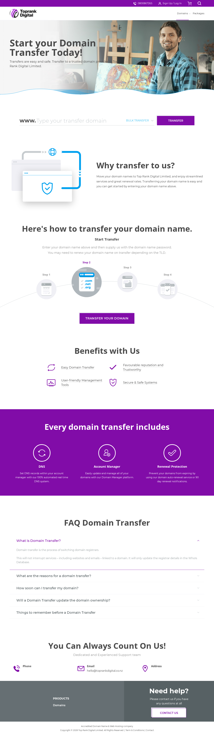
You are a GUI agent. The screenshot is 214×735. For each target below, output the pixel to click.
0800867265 (145, 3)
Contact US (169, 713)
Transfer (175, 120)
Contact (150, 730)
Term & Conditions (135, 730)
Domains (59, 705)
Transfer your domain (106, 318)
